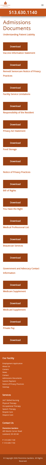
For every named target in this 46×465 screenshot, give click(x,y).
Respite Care (7, 412)
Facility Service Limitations (16, 94)
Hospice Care (7, 415)
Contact (5, 375)
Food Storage (10, 149)
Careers (5, 369)
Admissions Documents (12, 378)
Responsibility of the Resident (18, 112)
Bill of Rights (9, 190)
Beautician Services (13, 245)
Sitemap (5, 387)
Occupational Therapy (11, 406)
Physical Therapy (9, 403)
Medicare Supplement (14, 291)
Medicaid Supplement (14, 309)
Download (15, 46)
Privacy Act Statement (14, 130)
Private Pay (8, 328)
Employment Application (12, 363)
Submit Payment (9, 381)
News (4, 372)
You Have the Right (13, 208)
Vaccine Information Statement (19, 52)
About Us (6, 366)
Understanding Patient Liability (19, 34)
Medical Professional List (16, 227)
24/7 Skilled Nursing (10, 400)
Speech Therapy (9, 409)
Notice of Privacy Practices (16, 172)
